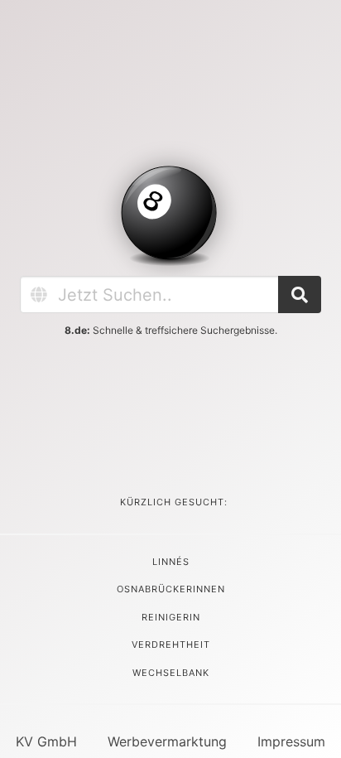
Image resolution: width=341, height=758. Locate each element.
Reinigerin (171, 617)
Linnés (171, 561)
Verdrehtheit (171, 644)
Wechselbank (170, 672)
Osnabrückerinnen (171, 589)
